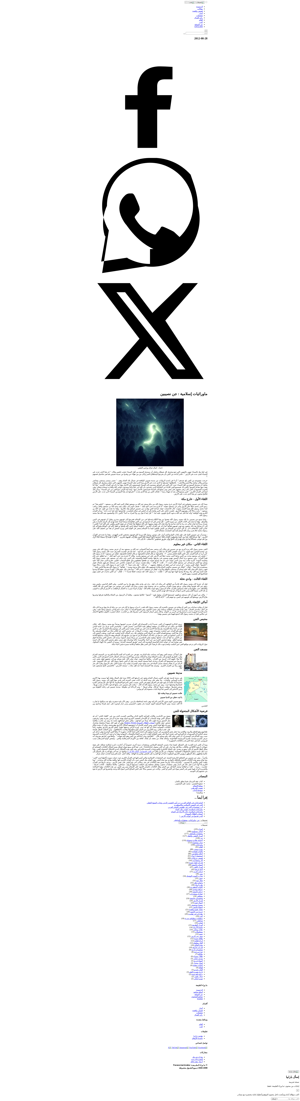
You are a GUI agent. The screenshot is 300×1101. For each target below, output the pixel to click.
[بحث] (191, 2)
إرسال (274, 1099)
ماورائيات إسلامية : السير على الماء (189, 809)
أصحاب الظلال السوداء (194, 814)
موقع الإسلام (198, 786)
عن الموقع (199, 994)
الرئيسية (199, 990)
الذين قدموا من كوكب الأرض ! (140, 751)
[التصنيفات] (200, 2)
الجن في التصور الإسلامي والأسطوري (188, 805)
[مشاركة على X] (150, 388)
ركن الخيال (198, 1015)
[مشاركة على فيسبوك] (150, 157)
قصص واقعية (197, 1011)
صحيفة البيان (198, 790)
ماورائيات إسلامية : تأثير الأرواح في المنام (187, 812)
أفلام (201, 1024)
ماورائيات (192, 820)
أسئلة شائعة (198, 992)
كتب (201, 1027)
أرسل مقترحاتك (197, 1062)
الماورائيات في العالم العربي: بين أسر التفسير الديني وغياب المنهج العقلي (175, 803)
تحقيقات (199, 1013)
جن (198, 820)
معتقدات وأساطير (181, 820)
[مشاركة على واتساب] (150, 272)
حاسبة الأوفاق (197, 1038)
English (200, 999)
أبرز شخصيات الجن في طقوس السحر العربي (185, 807)
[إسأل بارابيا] (293, 1071)
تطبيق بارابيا (198, 1036)
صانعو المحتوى (197, 997)
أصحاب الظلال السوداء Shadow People (139, 723)
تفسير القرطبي (197, 788)
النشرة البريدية (197, 1059)
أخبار (201, 1008)
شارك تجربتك (197, 1057)
